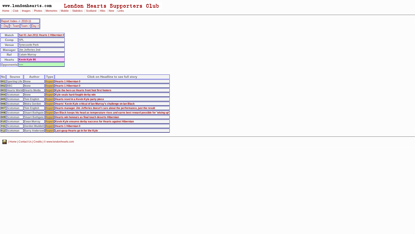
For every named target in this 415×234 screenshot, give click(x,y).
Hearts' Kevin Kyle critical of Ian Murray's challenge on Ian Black (95, 103)
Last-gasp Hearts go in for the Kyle (76, 130)
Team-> (25, 26)
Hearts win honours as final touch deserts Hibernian (87, 117)
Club (15, 10)
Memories (51, 10)
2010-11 (26, 21)
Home (5, 10)
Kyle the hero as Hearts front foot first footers (83, 90)
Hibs (102, 10)
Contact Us (25, 141)
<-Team (14, 26)
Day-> (35, 26)
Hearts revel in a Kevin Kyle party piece (79, 99)
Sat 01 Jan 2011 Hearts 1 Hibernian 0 (41, 35)
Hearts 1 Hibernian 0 (67, 81)
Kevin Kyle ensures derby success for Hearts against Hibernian (94, 121)
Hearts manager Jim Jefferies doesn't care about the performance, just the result (105, 108)
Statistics (77, 10)
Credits (38, 141)
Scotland (91, 10)
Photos (38, 10)
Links (121, 10)
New (111, 10)
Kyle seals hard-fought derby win (75, 94)
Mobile (65, 10)
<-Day (5, 26)
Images (26, 10)
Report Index (9, 21)
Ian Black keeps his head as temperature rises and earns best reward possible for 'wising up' (112, 112)
